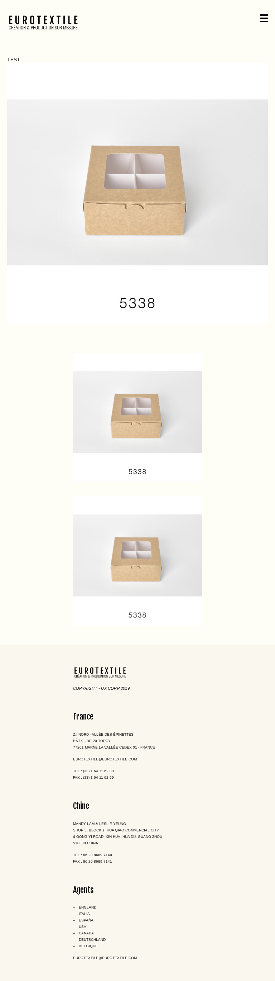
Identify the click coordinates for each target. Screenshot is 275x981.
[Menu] (264, 18)
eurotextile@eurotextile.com (105, 759)
